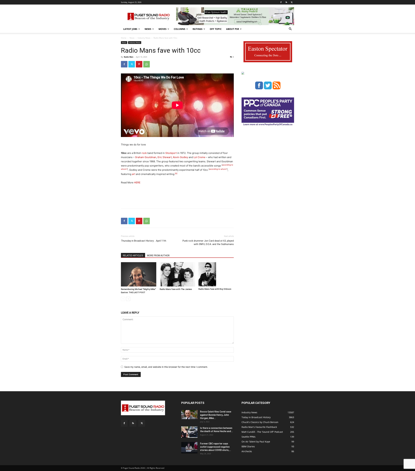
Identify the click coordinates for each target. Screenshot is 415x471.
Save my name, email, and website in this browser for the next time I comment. (166, 366)
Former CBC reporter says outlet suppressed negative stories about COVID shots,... (215, 446)
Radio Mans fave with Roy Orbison (214, 289)
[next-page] (128, 299)
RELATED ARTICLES (133, 255)
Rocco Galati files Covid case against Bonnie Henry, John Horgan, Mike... (215, 414)
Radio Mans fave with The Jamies (176, 289)
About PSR (232, 28)
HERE (137, 182)
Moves (162, 28)
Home (123, 37)
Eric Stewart (165, 157)
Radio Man (128, 57)
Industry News (144, 37)
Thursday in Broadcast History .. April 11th (143, 240)
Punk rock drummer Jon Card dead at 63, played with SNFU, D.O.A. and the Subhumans (208, 242)
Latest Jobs (130, 28)
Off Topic (216, 28)
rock (144, 153)
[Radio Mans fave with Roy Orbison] (216, 274)
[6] (176, 173)
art (133, 174)
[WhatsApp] (146, 64)
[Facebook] (281, 2)
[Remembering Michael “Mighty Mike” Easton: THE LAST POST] (138, 274)
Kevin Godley (180, 157)
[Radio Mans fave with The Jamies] (177, 274)
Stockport (171, 153)
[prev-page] (123, 299)
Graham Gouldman (145, 157)
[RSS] (286, 2)
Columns (179, 28)
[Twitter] (291, 2)
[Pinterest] (139, 64)
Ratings (197, 28)
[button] (290, 29)
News (148, 28)
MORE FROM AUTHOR (158, 255)
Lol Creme (199, 157)
